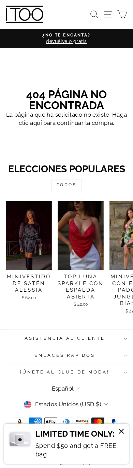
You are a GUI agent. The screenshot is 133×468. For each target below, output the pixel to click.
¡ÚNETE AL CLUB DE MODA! (64, 372)
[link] (66, 444)
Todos (67, 184)
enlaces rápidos (64, 355)
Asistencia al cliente (65, 338)
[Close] (121, 432)
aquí (36, 122)
